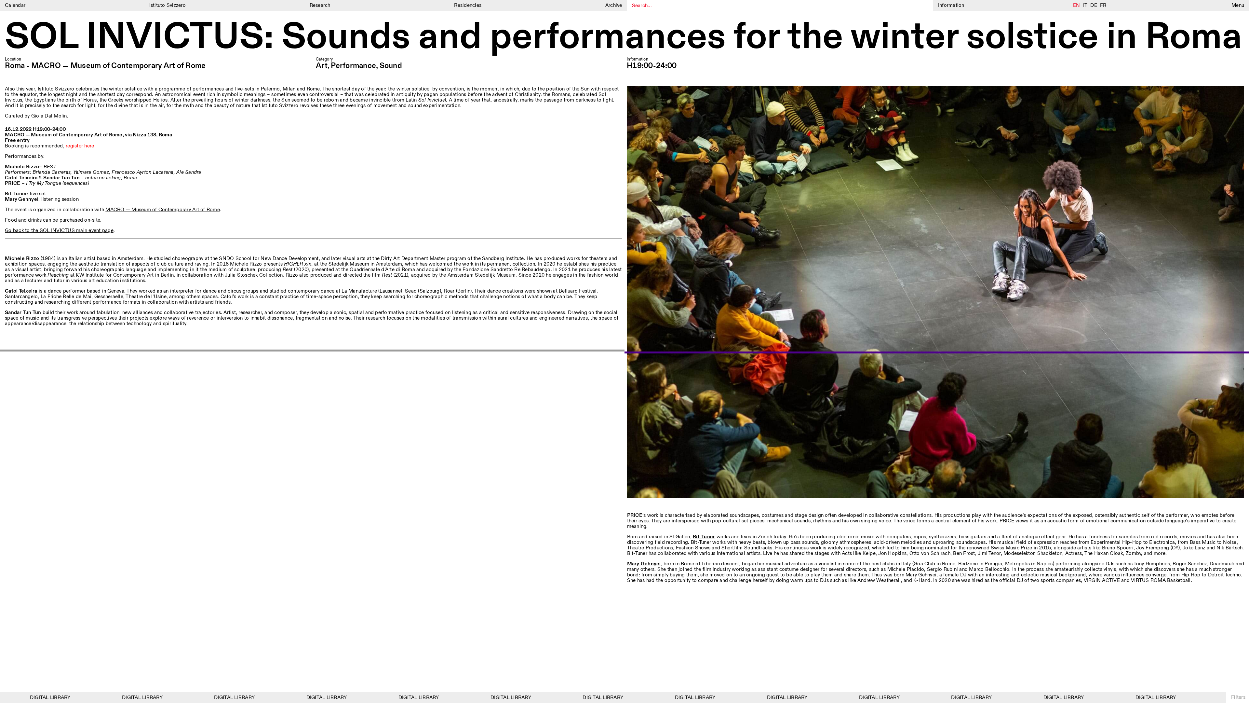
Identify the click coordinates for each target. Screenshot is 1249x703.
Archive (613, 5)
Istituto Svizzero (167, 5)
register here (80, 146)
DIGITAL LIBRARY (20, 698)
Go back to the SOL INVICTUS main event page (59, 230)
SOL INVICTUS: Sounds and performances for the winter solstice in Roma (623, 37)
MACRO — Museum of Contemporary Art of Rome (162, 210)
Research (320, 5)
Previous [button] (312, 351)
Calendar (15, 5)
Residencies (467, 5)
